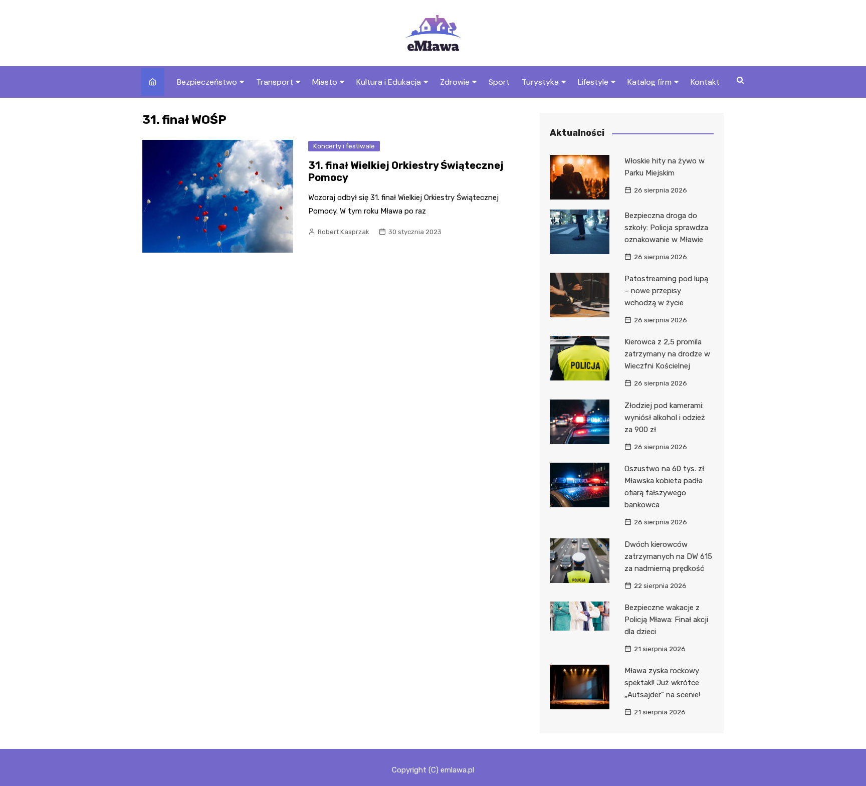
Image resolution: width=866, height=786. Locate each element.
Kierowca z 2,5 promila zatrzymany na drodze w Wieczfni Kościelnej (667, 353)
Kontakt (705, 82)
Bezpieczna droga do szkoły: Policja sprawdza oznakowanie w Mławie (666, 227)
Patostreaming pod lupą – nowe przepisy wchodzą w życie (666, 290)
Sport (499, 82)
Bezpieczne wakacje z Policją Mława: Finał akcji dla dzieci (666, 619)
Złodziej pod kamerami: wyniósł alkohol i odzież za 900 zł (664, 417)
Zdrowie (455, 82)
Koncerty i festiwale (344, 146)
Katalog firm (649, 82)
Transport (274, 82)
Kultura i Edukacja (388, 82)
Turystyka (540, 82)
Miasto (324, 82)
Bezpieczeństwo (207, 82)
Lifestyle (593, 82)
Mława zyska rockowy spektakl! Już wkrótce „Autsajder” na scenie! (662, 682)
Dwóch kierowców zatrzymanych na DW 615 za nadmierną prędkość (668, 556)
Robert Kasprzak (343, 232)
